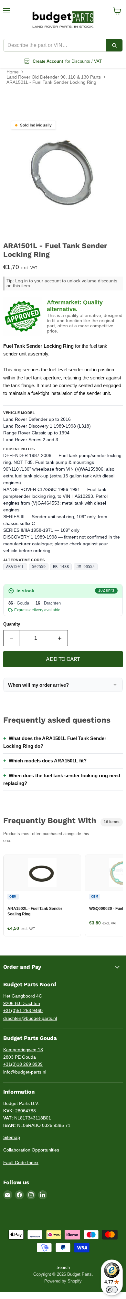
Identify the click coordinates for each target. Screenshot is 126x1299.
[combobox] (55, 45)
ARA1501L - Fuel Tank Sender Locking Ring (51, 82)
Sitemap (11, 1137)
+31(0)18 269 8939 (23, 1064)
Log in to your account (38, 280)
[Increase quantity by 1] (60, 638)
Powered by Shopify (63, 1281)
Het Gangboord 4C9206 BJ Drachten (22, 999)
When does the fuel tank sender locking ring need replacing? (61, 779)
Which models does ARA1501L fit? (48, 760)
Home (12, 71)
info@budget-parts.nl (24, 1072)
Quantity (11, 624)
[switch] (112, 1289)
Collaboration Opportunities (31, 1149)
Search (63, 1267)
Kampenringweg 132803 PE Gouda (23, 1053)
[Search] (114, 45)
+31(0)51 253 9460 (23, 1010)
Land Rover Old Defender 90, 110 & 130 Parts (53, 77)
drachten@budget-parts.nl (30, 1018)
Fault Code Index (20, 1162)
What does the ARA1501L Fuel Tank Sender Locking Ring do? (54, 742)
